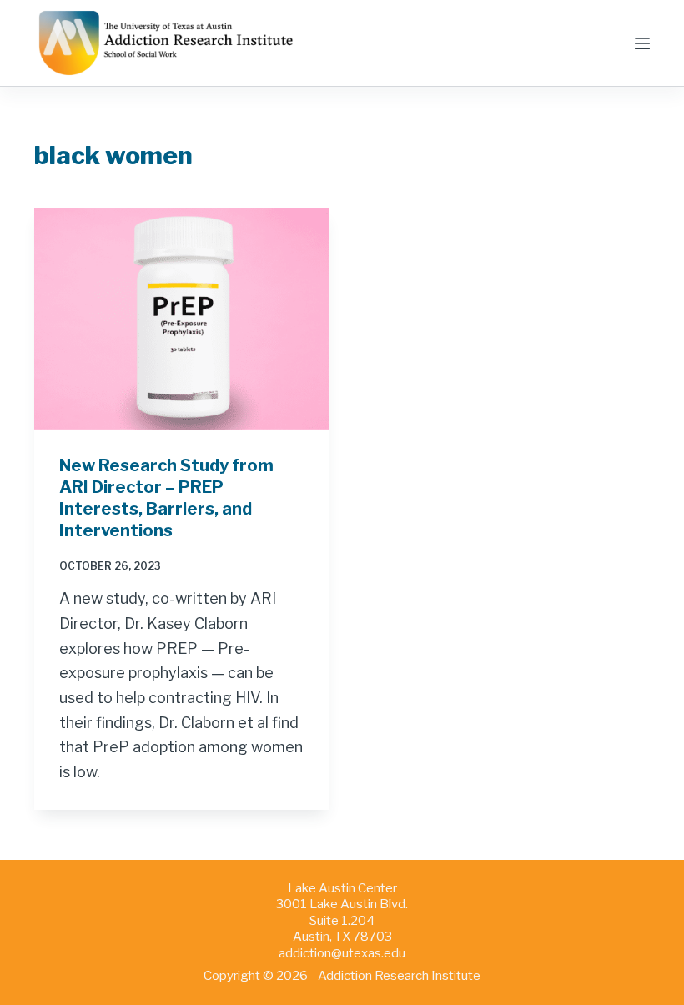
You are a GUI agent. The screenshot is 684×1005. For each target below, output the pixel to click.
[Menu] (642, 43)
